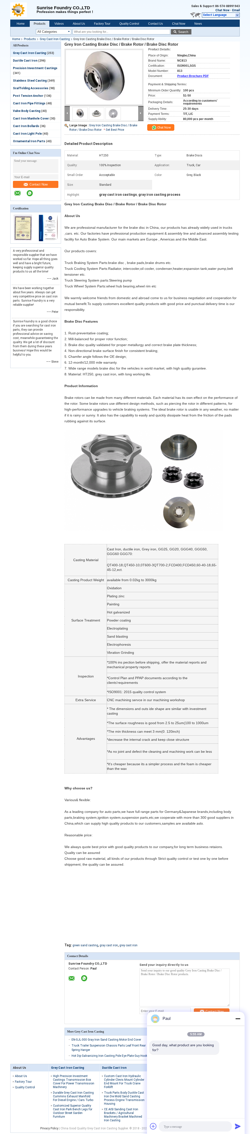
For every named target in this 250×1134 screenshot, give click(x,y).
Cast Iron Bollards (26, 126)
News (198, 23)
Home (21, 23)
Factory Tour (102, 23)
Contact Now (39, 184)
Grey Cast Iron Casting (55, 39)
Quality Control (129, 23)
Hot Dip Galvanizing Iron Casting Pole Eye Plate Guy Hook (109, 1056)
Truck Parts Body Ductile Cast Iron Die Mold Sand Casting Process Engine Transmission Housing (124, 1098)
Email (236, 10)
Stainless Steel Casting (30, 80)
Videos (59, 23)
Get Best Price (115, 129)
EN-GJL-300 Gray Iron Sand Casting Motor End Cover (106, 1039)
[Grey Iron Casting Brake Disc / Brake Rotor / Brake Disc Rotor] (104, 77)
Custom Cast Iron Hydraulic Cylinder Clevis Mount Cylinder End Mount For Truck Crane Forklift (124, 1081)
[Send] (238, 1126)
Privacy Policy (49, 1128)
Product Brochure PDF (193, 76)
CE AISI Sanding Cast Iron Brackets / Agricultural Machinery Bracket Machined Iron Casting (123, 1115)
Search (183, 32)
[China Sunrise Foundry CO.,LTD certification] (23, 240)
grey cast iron (128, 945)
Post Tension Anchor (28, 96)
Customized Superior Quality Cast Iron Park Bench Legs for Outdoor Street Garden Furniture (72, 1111)
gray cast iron (109, 945)
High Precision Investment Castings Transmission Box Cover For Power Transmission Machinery (73, 1081)
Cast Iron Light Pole (27, 133)
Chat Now (222, 10)
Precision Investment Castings (35, 68)
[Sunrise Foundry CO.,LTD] (23, 10)
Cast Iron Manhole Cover (31, 118)
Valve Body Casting (26, 111)
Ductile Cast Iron (25, 60)
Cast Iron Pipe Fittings (29, 103)
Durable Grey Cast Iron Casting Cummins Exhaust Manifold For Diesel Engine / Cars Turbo (73, 1096)
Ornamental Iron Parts (29, 141)
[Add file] (153, 1126)
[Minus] (238, 1019)
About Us (79, 23)
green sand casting (85, 945)
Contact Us (155, 23)
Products (39, 23)
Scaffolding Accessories (30, 88)
